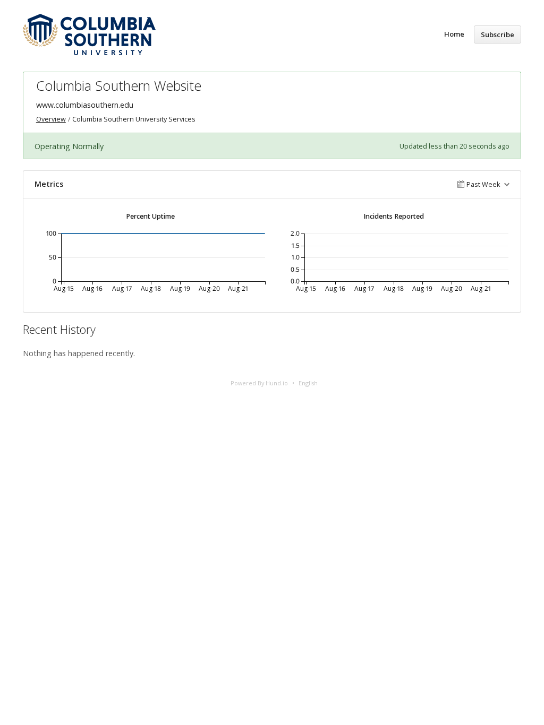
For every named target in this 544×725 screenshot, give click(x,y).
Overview (51, 119)
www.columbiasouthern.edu (84, 105)
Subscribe (497, 34)
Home (454, 34)
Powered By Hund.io (259, 383)
